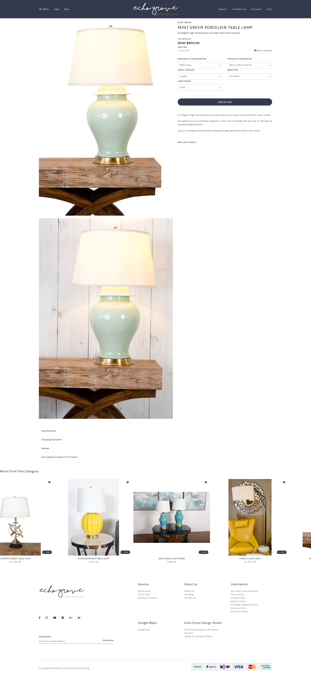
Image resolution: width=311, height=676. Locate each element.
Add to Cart (225, 102)
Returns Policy (238, 601)
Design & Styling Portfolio (198, 636)
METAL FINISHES (186, 70)
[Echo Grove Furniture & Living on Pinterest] (62, 618)
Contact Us (190, 598)
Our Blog (188, 594)
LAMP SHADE (184, 81)
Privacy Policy (238, 598)
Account (256, 9)
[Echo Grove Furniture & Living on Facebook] (39, 618)
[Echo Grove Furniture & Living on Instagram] (47, 618)
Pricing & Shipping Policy (244, 604)
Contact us (239, 9)
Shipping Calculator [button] (51, 439)
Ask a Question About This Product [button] (59, 457)
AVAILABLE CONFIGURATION (192, 59)
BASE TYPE (232, 70)
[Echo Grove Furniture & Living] (155, 9)
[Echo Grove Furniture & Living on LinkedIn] (79, 618)
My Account (144, 591)
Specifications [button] (48, 430)
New (66, 9)
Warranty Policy (239, 611)
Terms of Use (237, 594)
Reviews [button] (45, 448)
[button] (263, 50)
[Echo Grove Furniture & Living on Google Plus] (71, 618)
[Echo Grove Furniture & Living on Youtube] (54, 618)
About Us (189, 591)
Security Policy (238, 608)
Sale (56, 9)
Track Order (144, 594)
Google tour (144, 629)
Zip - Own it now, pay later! (244, 591)
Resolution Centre (147, 598)
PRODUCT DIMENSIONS (239, 59)
